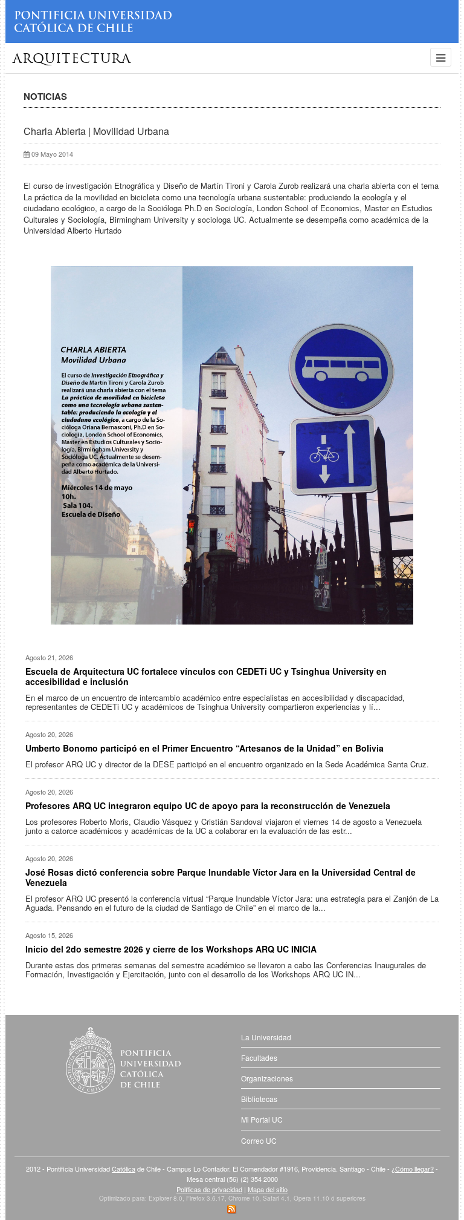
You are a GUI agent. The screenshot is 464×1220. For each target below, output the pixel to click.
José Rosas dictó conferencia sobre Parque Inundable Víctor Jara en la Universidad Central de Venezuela (220, 877)
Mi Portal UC (262, 1119)
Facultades (259, 1057)
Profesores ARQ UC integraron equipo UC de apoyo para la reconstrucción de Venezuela (207, 805)
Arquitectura (72, 59)
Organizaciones (267, 1078)
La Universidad (266, 1037)
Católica (123, 1168)
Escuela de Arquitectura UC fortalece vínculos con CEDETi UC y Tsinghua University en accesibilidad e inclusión (206, 676)
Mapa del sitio (268, 1189)
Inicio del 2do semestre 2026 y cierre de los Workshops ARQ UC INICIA (171, 949)
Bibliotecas (259, 1099)
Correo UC (259, 1140)
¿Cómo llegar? (413, 1168)
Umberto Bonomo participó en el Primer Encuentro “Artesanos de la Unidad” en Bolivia (204, 748)
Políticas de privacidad (209, 1189)
